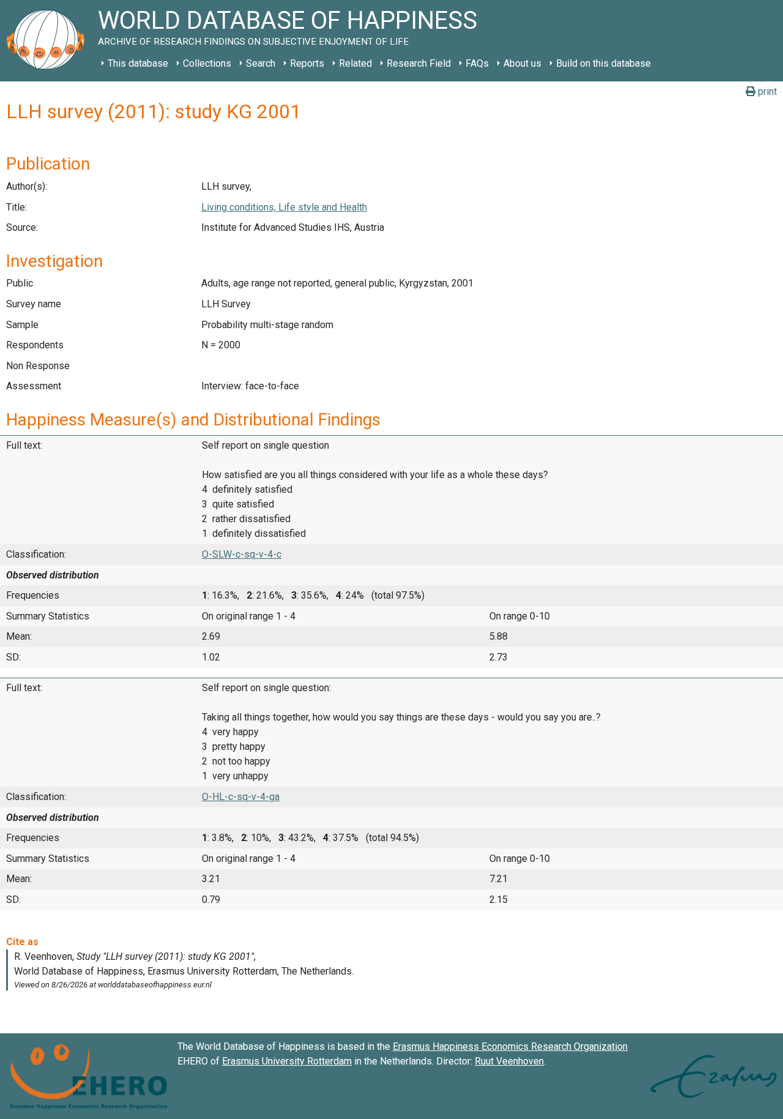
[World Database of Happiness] (49, 40)
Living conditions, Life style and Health (284, 207)
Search (260, 63)
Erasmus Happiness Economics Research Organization (510, 1046)
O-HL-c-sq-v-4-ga (241, 797)
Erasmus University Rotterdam (287, 1061)
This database (138, 63)
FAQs (477, 63)
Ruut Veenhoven (509, 1061)
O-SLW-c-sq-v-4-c (241, 554)
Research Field (419, 63)
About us (522, 63)
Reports (307, 63)
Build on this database (603, 63)
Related (355, 63)
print (766, 91)
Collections (207, 63)
